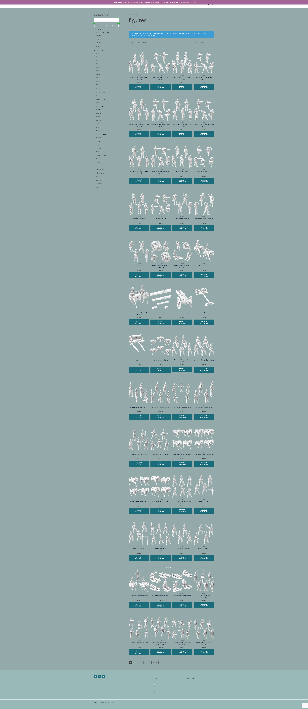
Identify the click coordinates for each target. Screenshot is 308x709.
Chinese (98, 148)
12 (149, 662)
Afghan (98, 138)
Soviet (98, 187)
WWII (98, 127)
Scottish (98, 176)
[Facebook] (95, 676)
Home (131, 14)
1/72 (97, 78)
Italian (98, 166)
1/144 (97, 53)
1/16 (97, 95)
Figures (98, 42)
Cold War (99, 113)
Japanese (99, 183)
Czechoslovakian (101, 155)
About (155, 678)
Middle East (100, 173)
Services (156, 680)
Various (98, 35)
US (97, 190)
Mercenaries (100, 169)
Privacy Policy (190, 678)
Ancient (98, 109)
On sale (98, 29)
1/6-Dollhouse (100, 99)
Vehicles (98, 46)
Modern (98, 116)
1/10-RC (98, 88)
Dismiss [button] (196, 2)
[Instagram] (103, 676)
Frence (98, 159)
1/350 (97, 67)
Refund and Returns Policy (193, 680)
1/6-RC (98, 102)
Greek (98, 162)
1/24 (97, 57)
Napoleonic (99, 131)
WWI (97, 124)
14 (157, 662)
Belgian (98, 145)
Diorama (98, 39)
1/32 (97, 60)
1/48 (97, 71)
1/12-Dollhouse (100, 92)
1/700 (98, 74)
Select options (139, 87)
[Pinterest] (99, 676)
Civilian (98, 152)
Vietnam (99, 120)
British (98, 141)
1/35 (97, 64)
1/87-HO (98, 81)
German (98, 180)
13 (153, 662)
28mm (98, 85)
